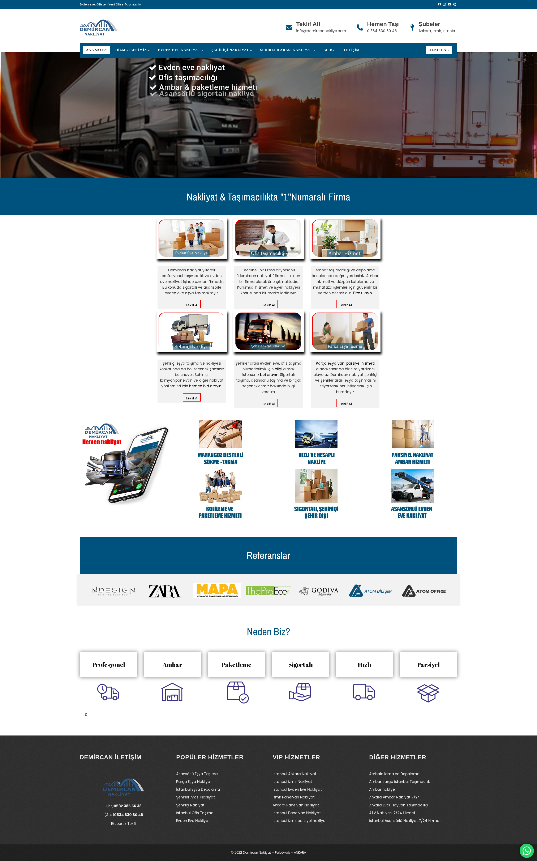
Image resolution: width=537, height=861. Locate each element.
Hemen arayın (218, 142)
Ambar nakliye (382, 789)
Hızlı (364, 665)
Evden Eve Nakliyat (179, 50)
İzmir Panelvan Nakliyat (294, 797)
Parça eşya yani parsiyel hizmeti (345, 363)
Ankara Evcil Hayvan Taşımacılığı (398, 805)
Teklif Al (439, 50)
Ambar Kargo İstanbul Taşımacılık (399, 781)
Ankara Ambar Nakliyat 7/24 (394, 797)
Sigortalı (300, 665)
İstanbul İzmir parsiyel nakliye (299, 820)
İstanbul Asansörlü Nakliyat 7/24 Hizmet (405, 820)
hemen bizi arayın (205, 386)
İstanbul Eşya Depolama (198, 789)
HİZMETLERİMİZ (131, 50)
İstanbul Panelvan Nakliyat (297, 812)
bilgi (278, 369)
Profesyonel (108, 665)
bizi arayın (269, 374)
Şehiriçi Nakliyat (230, 50)
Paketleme (236, 665)
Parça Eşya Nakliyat (194, 781)
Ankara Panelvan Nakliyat (296, 805)
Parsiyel (428, 665)
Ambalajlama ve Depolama (394, 773)
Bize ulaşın (362, 293)
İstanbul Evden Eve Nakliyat (297, 789)
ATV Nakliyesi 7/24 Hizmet (392, 812)
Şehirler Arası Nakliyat (286, 50)
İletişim (351, 50)
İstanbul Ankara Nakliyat (294, 773)
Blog (328, 50)
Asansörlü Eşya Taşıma (197, 773)
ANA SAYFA (96, 50)
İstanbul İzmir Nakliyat (292, 781)
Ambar (172, 665)
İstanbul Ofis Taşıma (195, 812)
